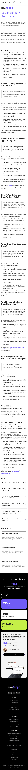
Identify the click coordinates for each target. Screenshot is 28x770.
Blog (14, 752)
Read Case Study (14, 654)
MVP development (14, 709)
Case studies (14, 759)
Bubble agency (14, 721)
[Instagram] (9, 693)
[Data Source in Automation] (14, 564)
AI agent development (14, 736)
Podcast (14, 755)
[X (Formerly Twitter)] (17, 693)
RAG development (14, 738)
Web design (14, 712)
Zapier (10, 185)
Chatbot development (14, 740)
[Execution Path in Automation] (14, 536)
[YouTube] (14, 693)
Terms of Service (17, 767)
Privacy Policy (10, 767)
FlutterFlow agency (14, 724)
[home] (7, 8)
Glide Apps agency (14, 719)
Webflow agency (14, 726)
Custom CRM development (14, 745)
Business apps (14, 702)
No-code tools (14, 757)
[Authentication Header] (14, 550)
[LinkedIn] (11, 693)
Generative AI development (14, 733)
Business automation (14, 705)
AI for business (14, 700)
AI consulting (14, 743)
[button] (25, 8)
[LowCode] (14, 688)
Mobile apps (14, 707)
